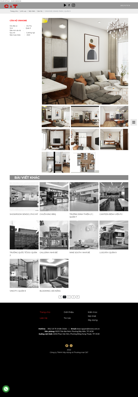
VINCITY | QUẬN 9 (18, 291)
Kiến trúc (92, 312)
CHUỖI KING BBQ (48, 214)
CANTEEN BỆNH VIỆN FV (111, 214)
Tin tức (67, 318)
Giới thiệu (69, 312)
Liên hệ (43, 318)
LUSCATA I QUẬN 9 (108, 252)
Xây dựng (93, 320)
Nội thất (92, 316)
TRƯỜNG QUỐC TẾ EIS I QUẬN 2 (23, 253)
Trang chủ (45, 312)
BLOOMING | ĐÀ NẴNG (50, 291)
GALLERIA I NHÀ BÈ (49, 252)
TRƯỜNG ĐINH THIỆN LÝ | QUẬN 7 (81, 215)
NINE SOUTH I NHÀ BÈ (80, 252)
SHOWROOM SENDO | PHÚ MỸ (24, 214)
